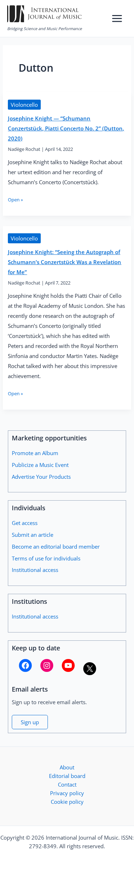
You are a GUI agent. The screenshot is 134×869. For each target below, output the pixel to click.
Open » (15, 200)
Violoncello (24, 104)
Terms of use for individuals (46, 558)
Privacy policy (67, 793)
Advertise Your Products (41, 476)
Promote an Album (35, 453)
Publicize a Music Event (40, 464)
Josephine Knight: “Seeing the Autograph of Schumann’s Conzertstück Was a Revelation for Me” (64, 262)
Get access (25, 522)
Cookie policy (67, 801)
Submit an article (32, 534)
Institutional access (35, 569)
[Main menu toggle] (117, 18)
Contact (67, 784)
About (67, 767)
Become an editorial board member (56, 546)
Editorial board (67, 775)
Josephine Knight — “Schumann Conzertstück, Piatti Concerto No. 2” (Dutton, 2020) (66, 128)
